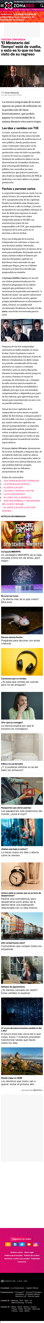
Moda (20, 1307)
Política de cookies (31, 1256)
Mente (26, 1311)
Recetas (27, 1309)
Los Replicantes (17, 1288)
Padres (34, 1307)
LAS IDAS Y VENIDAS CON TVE (19, 490)
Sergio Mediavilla (12, 93)
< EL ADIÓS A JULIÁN (12, 507)
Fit (31, 1301)
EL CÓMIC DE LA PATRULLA (17, 497)
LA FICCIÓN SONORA (14, 494)
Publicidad (35, 1259)
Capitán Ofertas (32, 1288)
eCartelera (19, 1294)
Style (26, 1301)
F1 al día (28, 1303)
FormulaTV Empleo (34, 1292)
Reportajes (26, 10)
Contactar (22, 1262)
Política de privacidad (13, 1256)
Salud (20, 1309)
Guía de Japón (33, 1296)
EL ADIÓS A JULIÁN (13, 487)
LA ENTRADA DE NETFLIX (17, 484)
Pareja (14, 1309)
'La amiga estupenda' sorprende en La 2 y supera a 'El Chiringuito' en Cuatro (18, 17)
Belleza (26, 1307)
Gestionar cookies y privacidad (17, 1259)
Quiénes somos (16, 1252)
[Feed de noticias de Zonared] (8, 1244)
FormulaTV (19, 1292)
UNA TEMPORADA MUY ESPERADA (21, 480)
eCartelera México (32, 1294)
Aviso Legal (29, 1252)
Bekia (14, 1307)
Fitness (14, 1311)
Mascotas (36, 1309)
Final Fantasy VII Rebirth (34, 2)
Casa (21, 1311)
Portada (17, 10)
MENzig (14, 1301)
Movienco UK (20, 1296)
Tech (21, 1301)
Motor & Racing (17, 1303)
